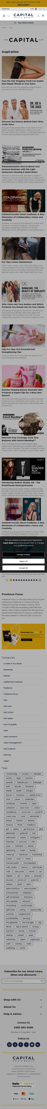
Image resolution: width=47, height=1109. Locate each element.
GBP (32, 9)
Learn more (8, 543)
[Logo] (23, 16)
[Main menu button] (4, 16)
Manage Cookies (23, 555)
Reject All (23, 561)
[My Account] (38, 15)
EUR (41, 9)
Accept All (23, 568)
